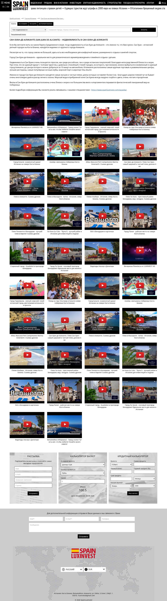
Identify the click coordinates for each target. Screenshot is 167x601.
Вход (164, 3)
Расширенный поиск (18, 34)
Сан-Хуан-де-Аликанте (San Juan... (52, 18)
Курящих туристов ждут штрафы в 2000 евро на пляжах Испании (80, 8)
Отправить (33, 493)
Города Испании (30, 18)
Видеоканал (36, 2)
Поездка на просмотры (134, 2)
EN (8, 6)
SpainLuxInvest (15, 18)
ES (3, 6)
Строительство (114, 2)
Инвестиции (75, 2)
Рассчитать (133, 493)
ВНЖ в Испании (61, 2)
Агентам (150, 2)
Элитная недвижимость (94, 2)
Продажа (48, 2)
